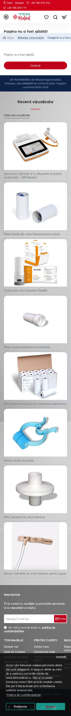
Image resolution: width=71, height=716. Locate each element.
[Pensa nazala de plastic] (35, 433)
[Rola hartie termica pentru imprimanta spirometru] (35, 376)
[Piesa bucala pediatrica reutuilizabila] (35, 319)
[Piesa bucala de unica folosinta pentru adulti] (35, 206)
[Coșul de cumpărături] (64, 17)
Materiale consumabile (31, 37)
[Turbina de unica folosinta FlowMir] (35, 263)
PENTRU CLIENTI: (46, 640)
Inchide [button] (61, 656)
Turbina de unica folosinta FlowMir (25, 290)
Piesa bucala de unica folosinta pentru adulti (32, 234)
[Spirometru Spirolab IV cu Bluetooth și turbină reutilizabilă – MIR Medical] (35, 146)
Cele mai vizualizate (17, 115)
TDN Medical (13, 640)
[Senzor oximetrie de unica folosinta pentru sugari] (35, 546)
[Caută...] (55, 17)
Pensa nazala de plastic (19, 460)
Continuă (35, 65)
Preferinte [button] (20, 706)
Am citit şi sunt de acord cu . (29, 629)
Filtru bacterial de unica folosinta (24, 517)
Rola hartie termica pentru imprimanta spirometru (35, 404)
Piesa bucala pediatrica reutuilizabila (27, 347)
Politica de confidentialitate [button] (24, 695)
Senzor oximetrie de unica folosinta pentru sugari (35, 573)
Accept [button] (50, 706)
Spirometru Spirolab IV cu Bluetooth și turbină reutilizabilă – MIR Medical (33, 175)
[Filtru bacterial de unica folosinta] (35, 489)
